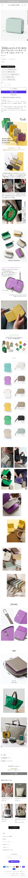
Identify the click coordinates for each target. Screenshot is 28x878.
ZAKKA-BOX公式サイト (9, 871)
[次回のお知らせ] (25, 1)
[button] (2, 5)
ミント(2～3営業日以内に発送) (8, 66)
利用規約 (4, 839)
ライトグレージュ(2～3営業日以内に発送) (10, 74)
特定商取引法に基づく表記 (8, 849)
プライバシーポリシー (7, 841)
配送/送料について (6, 844)
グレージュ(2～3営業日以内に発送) (9, 69)
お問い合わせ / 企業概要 (7, 836)
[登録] (20, 857)
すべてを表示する (14, 827)
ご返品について (6, 847)
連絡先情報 (22, 873)
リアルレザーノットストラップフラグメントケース (7, 799)
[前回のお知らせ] (2, 1)
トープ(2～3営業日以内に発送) (8, 77)
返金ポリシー (22, 871)
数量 (1, 82)
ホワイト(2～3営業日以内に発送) (8, 71)
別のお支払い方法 (13, 94)
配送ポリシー (18, 873)
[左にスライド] (11, 44)
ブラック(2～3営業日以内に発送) (8, 79)
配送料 (4, 59)
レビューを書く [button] (14, 773)
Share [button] (3, 61)
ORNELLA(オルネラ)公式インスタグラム (12, 97)
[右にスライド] (16, 44)
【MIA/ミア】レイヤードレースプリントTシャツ (7, 819)
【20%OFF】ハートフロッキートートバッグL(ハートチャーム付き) (20, 819)
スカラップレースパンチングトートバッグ (20, 799)
